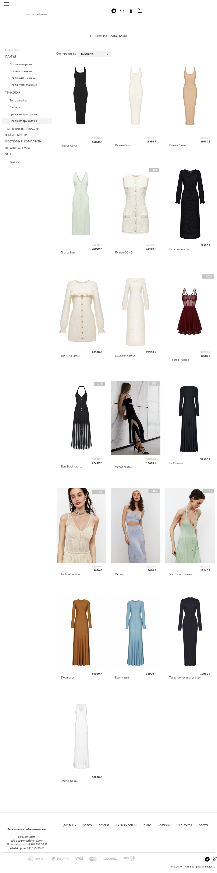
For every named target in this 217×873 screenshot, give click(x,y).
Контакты (185, 825)
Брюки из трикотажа (23, 114)
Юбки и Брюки (16, 135)
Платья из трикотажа (23, 121)
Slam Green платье (180, 574)
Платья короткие (21, 71)
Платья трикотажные (23, 84)
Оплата (87, 825)
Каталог (15, 162)
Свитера (15, 107)
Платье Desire (69, 781)
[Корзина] (140, 12)
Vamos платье (123, 467)
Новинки (12, 50)
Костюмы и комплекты (23, 141)
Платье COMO (124, 252)
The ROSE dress (70, 356)
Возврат (104, 825)
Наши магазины (126, 825)
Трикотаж (13, 92)
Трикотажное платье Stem (185, 677)
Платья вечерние (21, 64)
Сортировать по (66, 53)
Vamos (119, 574)
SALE (8, 154)
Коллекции (165, 825)
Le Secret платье (179, 249)
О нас (147, 825)
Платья (10, 56)
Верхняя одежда (17, 147)
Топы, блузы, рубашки (22, 128)
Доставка (69, 825)
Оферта (203, 825)
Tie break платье (179, 359)
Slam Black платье (71, 466)
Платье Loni (68, 252)
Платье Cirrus (69, 145)
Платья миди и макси (23, 78)
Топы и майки (19, 100)
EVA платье (176, 463)
